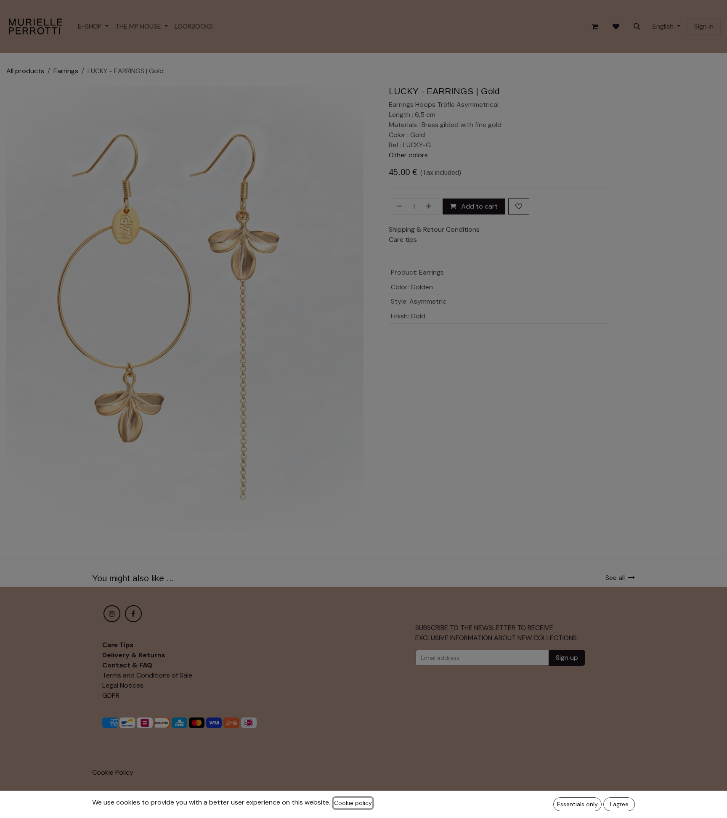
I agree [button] (619, 804)
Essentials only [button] (577, 804)
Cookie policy (353, 803)
